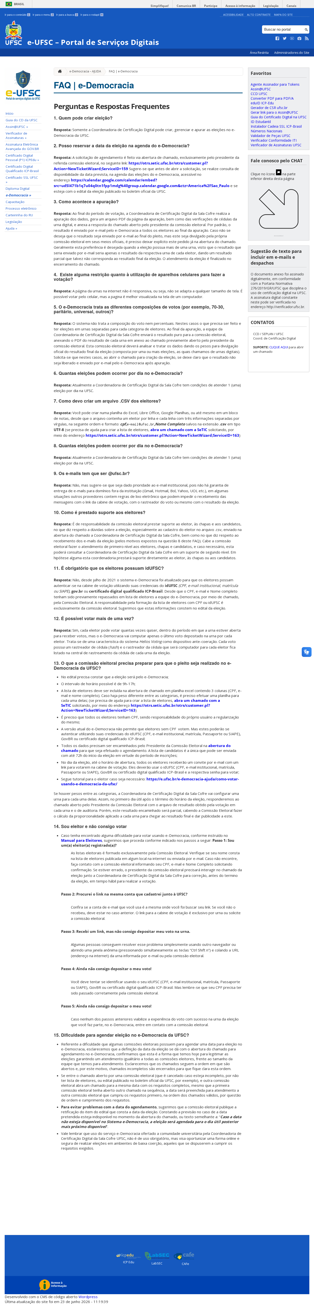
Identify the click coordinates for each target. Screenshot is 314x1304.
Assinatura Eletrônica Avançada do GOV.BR (22, 146)
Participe (210, 6)
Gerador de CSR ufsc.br (269, 107)
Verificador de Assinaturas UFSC (276, 145)
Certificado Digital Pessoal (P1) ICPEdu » (22, 157)
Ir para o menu (43, 14)
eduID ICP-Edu (262, 103)
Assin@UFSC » (17, 126)
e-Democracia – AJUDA (85, 71)
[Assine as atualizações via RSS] (307, 39)
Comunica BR (186, 6)
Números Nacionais (266, 131)
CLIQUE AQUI (279, 347)
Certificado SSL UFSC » (22, 179)
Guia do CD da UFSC (22, 120)
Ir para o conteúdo (17, 14)
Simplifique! (160, 6)
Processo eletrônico (21, 208)
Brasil (19, 4)
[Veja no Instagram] (299, 39)
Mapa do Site (283, 14)
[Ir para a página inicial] (58, 71)
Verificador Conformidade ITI (274, 140)
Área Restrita (259, 53)
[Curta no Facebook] (277, 39)
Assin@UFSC (261, 89)
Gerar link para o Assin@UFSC (274, 112)
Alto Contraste (259, 14)
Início (9, 113)
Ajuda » (11, 228)
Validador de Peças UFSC (270, 135)
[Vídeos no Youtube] (292, 39)
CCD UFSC (259, 93)
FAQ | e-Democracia (123, 71)
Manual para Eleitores (81, 840)
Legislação (270, 6)
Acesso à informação (240, 6)
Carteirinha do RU (19, 215)
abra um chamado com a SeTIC (178, 429)
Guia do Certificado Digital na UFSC (279, 117)
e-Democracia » (18, 195)
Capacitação (15, 202)
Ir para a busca (66, 14)
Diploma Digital (17, 188)
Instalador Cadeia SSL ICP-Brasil (276, 126)
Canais (291, 6)
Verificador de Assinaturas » (16, 135)
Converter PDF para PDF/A (272, 98)
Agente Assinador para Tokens (275, 84)
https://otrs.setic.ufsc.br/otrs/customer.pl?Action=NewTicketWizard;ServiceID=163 (162, 435)
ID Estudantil (261, 121)
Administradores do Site (291, 53)
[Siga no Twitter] (285, 39)
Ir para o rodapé (91, 14)
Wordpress (88, 1296)
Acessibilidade (233, 14)
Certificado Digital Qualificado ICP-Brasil (22, 168)
